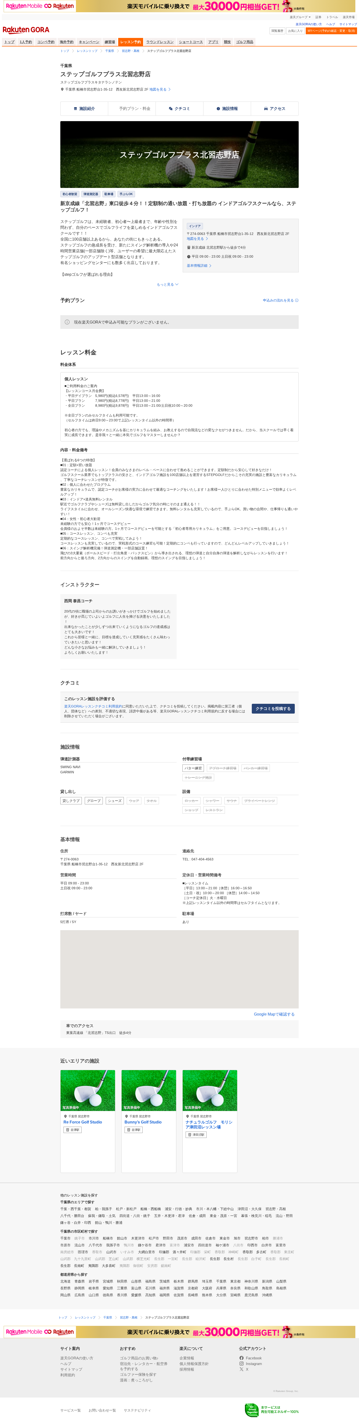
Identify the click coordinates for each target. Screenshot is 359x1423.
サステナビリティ (137, 1410)
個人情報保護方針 (194, 1364)
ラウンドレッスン (160, 42)
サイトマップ (348, 24)
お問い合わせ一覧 (102, 1410)
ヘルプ (330, 24)
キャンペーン (89, 42)
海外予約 (67, 42)
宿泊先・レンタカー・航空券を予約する (144, 1366)
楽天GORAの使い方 (309, 24)
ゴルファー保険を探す (138, 1374)
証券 (318, 17)
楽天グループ (298, 17)
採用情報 (187, 1369)
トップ (9, 42)
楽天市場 (349, 17)
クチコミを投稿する (273, 708)
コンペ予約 (45, 42)
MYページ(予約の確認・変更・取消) (331, 31)
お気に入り (295, 31)
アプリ (213, 42)
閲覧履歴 (277, 31)
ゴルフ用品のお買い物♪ (139, 1358)
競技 (227, 42)
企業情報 (187, 1358)
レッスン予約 (130, 42)
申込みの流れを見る (278, 300)
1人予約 (26, 42)
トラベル (332, 17)
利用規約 (67, 1375)
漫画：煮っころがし (136, 1380)
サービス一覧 (70, 1410)
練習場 (110, 42)
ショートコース (191, 42)
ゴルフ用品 (244, 42)
